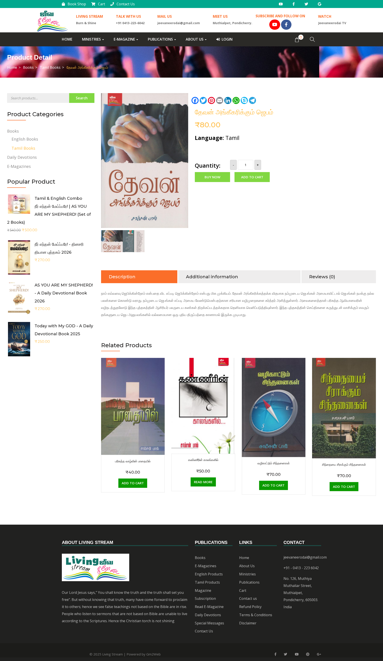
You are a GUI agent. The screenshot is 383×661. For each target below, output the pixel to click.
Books (28, 67)
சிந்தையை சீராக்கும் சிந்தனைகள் (344, 465)
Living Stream (112, 654)
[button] (296, 39)
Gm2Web (153, 654)
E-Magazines (19, 166)
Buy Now (212, 177)
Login (227, 39)
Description (122, 276)
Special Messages (209, 623)
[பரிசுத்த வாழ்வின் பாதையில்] (133, 361)
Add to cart (252, 177)
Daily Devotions (22, 157)
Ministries (92, 39)
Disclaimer (247, 623)
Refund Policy (250, 606)
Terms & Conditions (255, 614)
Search (82, 98)
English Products (209, 574)
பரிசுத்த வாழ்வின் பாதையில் (132, 461)
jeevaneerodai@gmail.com (305, 557)
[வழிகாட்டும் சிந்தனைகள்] (274, 361)
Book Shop (77, 4)
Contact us (248, 598)
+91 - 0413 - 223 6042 (301, 567)
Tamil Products (207, 582)
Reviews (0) (322, 276)
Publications (161, 39)
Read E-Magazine (209, 606)
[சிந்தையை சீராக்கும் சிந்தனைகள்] (344, 361)
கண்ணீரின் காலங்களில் (203, 460)
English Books (25, 139)
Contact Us (126, 4)
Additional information (212, 276)
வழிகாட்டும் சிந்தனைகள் (274, 463)
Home (67, 39)
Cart (101, 4)
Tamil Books (50, 67)
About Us (195, 39)
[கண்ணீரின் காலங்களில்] (203, 361)
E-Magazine (125, 39)
